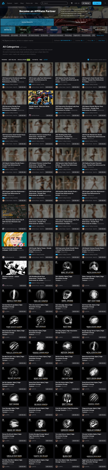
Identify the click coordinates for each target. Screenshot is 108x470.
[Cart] (72, 3)
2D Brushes (44, 35)
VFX (93, 35)
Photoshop (68, 35)
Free (41, 59)
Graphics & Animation (56, 35)
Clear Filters (101, 40)
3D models (14, 35)
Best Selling (12, 59)
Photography (5, 35)
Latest (46, 59)
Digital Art (77, 35)
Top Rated (35, 59)
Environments (86, 35)
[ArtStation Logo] (3, 3)
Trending (4, 59)
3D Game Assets (34, 35)
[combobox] (54, 3)
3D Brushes (23, 35)
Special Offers (24, 59)
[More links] (105, 3)
